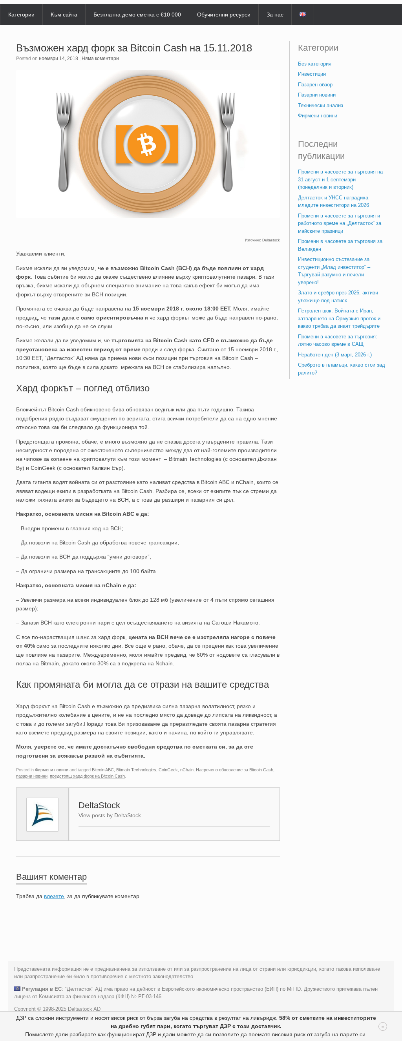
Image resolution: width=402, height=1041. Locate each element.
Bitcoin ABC (103, 769)
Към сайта (64, 14)
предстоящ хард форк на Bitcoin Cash (87, 776)
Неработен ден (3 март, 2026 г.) (335, 355)
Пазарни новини (317, 95)
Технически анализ (320, 105)
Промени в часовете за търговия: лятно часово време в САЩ (337, 340)
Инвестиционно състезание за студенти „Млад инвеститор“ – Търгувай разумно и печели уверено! (334, 270)
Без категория (314, 64)
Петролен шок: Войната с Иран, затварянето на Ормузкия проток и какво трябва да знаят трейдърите (339, 318)
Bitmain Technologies (136, 769)
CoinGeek (168, 769)
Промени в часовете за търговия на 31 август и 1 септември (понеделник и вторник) (340, 179)
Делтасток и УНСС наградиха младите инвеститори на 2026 (333, 201)
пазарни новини (32, 776)
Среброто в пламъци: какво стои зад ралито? (341, 369)
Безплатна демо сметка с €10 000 (137, 14)
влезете (54, 896)
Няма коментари (100, 58)
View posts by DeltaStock (110, 815)
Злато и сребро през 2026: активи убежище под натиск (338, 296)
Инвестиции (312, 74)
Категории (21, 14)
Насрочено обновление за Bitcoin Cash (234, 769)
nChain (187, 769)
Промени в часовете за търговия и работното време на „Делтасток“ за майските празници (339, 223)
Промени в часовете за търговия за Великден (340, 245)
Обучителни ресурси (223, 14)
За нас (275, 14)
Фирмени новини (51, 769)
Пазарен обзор (315, 85)
